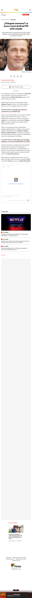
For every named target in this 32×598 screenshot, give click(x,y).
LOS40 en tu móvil (16, 560)
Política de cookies (10, 559)
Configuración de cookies (21, 559)
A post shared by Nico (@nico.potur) (16, 200)
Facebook (11, 76)
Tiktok (10, 546)
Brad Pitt (3, 255)
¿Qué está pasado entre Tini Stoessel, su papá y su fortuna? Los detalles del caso (14, 248)
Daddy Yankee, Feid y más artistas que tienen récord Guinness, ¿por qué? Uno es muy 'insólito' (15, 241)
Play (30, 595)
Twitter (14, 76)
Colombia (3, 15)
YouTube (16, 546)
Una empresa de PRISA (16, 565)
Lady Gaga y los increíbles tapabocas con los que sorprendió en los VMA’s (15, 140)
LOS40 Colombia (16, 10)
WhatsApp (17, 76)
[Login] (30, 10)
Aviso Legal (8, 557)
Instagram (13, 546)
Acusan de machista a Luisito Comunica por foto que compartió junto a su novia (15, 536)
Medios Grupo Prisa (16, 569)
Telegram (21, 76)
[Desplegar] (16, 590)
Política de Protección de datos (19, 557)
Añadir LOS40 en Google (17, 87)
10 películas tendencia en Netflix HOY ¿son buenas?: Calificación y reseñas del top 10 (15, 234)
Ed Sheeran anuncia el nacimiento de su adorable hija (14, 110)
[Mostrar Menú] (2, 10)
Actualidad (13, 19)
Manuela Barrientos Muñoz (7, 80)
